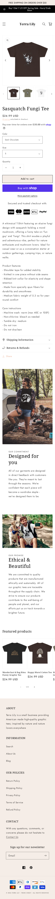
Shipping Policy (14, 788)
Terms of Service (14, 802)
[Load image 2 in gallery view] (27, 93)
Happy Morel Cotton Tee (40, 672)
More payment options (27, 195)
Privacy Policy (13, 795)
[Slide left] (5, 60)
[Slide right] (49, 60)
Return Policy (13, 781)
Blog (8, 761)
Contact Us (12, 837)
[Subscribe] (45, 855)
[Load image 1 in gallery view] (13, 93)
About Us (11, 753)
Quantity (6, 161)
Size (4, 147)
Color (4, 133)
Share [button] (9, 356)
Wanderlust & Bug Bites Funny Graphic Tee (14, 673)
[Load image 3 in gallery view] (41, 93)
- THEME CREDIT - (26, 893)
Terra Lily (15, 893)
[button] (3, 24)
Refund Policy (13, 809)
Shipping (6, 119)
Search (9, 746)
